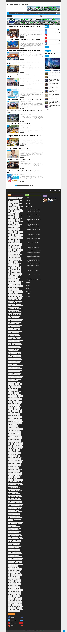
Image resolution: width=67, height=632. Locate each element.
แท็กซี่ (18, 346)
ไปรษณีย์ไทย (10, 290)
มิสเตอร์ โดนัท (10, 490)
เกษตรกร (17, 242)
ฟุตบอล (15, 206)
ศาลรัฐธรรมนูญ (13, 326)
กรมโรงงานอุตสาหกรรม (11, 296)
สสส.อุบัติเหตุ (10, 534)
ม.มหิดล (21, 484)
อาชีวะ (9, 337)
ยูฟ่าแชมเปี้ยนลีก (19, 320)
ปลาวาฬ (17, 469)
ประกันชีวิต (18, 463)
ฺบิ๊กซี (18, 281)
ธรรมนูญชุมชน (15, 445)
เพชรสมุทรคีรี (14, 576)
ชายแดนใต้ (10, 424)
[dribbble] (19, 1)
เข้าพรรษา (20, 562)
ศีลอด (14, 514)
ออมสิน (9, 553)
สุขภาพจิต (8, 78)
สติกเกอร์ (20, 517)
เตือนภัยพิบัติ (10, 570)
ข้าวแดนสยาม (10, 299)
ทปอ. (13, 442)
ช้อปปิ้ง (15, 266)
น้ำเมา (17, 248)
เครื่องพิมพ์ (14, 564)
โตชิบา (20, 347)
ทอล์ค (21, 442)
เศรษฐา (9, 582)
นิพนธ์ (18, 206)
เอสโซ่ (9, 346)
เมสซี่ (15, 341)
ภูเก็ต (17, 251)
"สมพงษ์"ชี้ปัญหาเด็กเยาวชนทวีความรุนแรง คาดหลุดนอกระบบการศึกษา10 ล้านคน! (54, 84)
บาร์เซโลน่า (12, 460)
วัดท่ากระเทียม (14, 507)
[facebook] (11, 1)
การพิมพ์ (9, 400)
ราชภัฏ (17, 502)
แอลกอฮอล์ (16, 203)
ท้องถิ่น (9, 248)
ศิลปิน (19, 513)
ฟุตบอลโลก (14, 251)
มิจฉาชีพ (14, 272)
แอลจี (19, 594)
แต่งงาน (15, 346)
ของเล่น (9, 406)
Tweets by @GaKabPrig (48, 109)
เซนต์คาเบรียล (10, 567)
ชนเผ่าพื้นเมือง (13, 421)
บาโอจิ (16, 460)
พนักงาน (9, 317)
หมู (16, 546)
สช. (12, 328)
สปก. (16, 523)
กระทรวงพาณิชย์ (17, 263)
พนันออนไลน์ (16, 317)
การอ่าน (17, 400)
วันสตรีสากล (16, 325)
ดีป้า (12, 305)
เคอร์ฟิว (9, 340)
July (27, 282)
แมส (16, 591)
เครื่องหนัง (18, 564)
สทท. (9, 523)
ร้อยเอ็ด (9, 504)
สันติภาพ (13, 537)
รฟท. (9, 322)
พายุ (9, 481)
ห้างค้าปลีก (10, 334)
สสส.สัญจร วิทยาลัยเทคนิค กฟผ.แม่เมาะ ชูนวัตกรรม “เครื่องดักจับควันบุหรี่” (24, 99)
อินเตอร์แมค (10, 558)
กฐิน (17, 385)
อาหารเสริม (10, 556)
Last (33, 185)
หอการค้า (13, 547)
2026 (27, 197)
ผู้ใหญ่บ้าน (9, 475)
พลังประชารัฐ (10, 319)
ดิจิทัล (9, 239)
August (28, 207)
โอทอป (19, 352)
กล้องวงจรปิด (15, 394)
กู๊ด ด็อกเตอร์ (19, 403)
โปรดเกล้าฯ (10, 349)
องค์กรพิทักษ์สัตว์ (16, 550)
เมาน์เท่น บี (19, 341)
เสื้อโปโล (19, 582)
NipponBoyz (15, 370)
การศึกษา (22, 13)
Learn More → (50, 201)
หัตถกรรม (13, 257)
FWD (16, 361)
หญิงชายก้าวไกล (19, 236)
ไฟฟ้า (14, 353)
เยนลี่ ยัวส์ (9, 579)
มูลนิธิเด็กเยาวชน (10, 493)
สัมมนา (17, 537)
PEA (9, 371)
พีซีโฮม (17, 481)
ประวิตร (15, 466)
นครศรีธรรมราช (10, 308)
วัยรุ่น (20, 508)
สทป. (13, 329)
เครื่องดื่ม (21, 281)
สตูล (12, 519)
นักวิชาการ (13, 248)
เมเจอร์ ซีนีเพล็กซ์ (18, 343)
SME (14, 293)
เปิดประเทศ (18, 284)
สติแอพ (9, 519)
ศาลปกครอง (20, 511)
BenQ (13, 358)
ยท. (19, 493)
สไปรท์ (19, 543)
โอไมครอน (15, 606)
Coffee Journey (18, 359)
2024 (27, 200)
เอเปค (12, 346)
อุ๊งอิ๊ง (8, 161)
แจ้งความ (19, 588)
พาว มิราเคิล (12, 481)
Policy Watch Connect (16, 371)
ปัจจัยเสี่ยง (9, 209)
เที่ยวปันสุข (10, 573)
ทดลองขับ (9, 442)
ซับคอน (18, 266)
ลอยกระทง (13, 221)
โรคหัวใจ (9, 603)
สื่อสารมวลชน (10, 278)
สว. (13, 331)
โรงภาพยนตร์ (15, 350)
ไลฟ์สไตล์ (33, 13)
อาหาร (9, 212)
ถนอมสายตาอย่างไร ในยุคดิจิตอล (31, 273)
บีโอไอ (19, 239)
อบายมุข (19, 257)
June (28, 284)
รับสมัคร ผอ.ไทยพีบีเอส (11, 502)
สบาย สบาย (12, 523)
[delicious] (26, 1)
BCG (21, 290)
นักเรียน (9, 269)
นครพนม (9, 448)
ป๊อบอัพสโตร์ (10, 472)
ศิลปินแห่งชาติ (10, 514)
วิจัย (9, 510)
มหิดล (20, 487)
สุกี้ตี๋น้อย (9, 541)
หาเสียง (18, 278)
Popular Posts (47, 70)
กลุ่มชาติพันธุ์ (10, 394)
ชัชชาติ (9, 302)
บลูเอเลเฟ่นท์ (13, 457)
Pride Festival (10, 373)
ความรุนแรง (10, 215)
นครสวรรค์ (13, 448)
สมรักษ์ (14, 525)
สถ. (19, 275)
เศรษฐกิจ (21, 206)
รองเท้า (16, 499)
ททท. (18, 305)
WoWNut (18, 382)
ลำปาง (16, 504)
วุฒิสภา (9, 275)
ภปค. (9, 320)
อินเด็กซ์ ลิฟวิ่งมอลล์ (18, 556)
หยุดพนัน (9, 332)
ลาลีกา (13, 504)
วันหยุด (20, 325)
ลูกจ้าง (21, 504)
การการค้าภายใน (16, 397)
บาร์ (9, 460)
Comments (57, 70)
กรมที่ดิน (9, 388)
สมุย (19, 528)
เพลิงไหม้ (18, 576)
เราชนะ (13, 579)
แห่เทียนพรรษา (10, 594)
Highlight (52, 70)
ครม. (13, 218)
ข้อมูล (19, 406)
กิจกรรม (9, 403)
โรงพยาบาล (16, 260)
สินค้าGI (21, 538)
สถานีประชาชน (19, 254)
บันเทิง (43, 13)
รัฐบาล (20, 322)
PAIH (21, 370)
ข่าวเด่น (11, 13)
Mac (14, 367)
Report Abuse (45, 194)
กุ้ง (15, 403)
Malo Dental (18, 367)
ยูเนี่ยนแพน (17, 496)
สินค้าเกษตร (10, 540)
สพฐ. (19, 523)
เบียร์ (20, 242)
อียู (21, 558)
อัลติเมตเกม (16, 553)
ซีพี (20, 266)
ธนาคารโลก (10, 445)
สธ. (8, 236)
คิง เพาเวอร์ (17, 245)
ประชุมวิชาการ (10, 466)
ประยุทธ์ (19, 269)
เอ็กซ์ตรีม (16, 585)
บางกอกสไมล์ (18, 311)
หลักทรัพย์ (9, 547)
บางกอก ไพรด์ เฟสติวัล (11, 311)
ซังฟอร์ (9, 430)
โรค (13, 349)
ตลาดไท (20, 436)
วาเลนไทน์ (9, 254)
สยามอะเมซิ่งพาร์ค (11, 529)
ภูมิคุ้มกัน (17, 484)
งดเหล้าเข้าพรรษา (14, 212)
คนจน (9, 409)
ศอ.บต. (16, 511)
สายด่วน (20, 537)
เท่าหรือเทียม (14, 573)
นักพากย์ (19, 308)
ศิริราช (9, 513)
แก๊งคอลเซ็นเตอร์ (10, 588)
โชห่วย (9, 260)
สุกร (20, 540)
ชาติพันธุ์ (13, 302)
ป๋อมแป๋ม (14, 472)
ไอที (30, 13)
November (29, 203)
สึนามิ (18, 540)
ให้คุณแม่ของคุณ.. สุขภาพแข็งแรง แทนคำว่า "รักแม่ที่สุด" (20, 88)
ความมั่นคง (19, 412)
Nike (11, 370)
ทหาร (11, 233)
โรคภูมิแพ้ (16, 349)
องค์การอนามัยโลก (15, 334)
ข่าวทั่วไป (18, 13)
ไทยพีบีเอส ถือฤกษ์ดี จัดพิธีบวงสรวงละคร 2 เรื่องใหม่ (19, 123)
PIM (11, 371)
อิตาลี (14, 556)
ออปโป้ (20, 552)
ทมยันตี (16, 442)
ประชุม (14, 314)
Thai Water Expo (15, 380)
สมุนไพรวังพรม (15, 528)
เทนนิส (19, 570)
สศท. (16, 331)
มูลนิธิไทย (16, 493)
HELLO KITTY (10, 364)
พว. (13, 319)
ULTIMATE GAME (10, 382)
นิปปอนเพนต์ (10, 454)
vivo (9, 385)
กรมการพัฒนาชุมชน (11, 263)
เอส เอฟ (16, 344)
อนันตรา (9, 552)
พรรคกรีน (9, 478)
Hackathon (14, 364)
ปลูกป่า (20, 469)
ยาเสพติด (14, 209)
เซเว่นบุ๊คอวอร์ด (16, 567)
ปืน (16, 314)
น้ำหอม (9, 457)
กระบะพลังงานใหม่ (11, 391)
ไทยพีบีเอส (8, 41)
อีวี (8, 559)
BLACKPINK (10, 358)
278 (26, 185)
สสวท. (18, 532)
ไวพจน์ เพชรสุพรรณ (19, 609)
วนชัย (12, 505)
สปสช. (19, 329)
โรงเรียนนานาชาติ (11, 352)
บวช (17, 457)
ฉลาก (9, 421)
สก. (18, 516)
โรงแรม (16, 352)
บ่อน (19, 248)
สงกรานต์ (17, 221)
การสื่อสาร (13, 400)
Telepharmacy (18, 379)
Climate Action (13, 359)
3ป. (11, 355)
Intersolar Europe (19, 365)
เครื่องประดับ (17, 338)
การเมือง (9, 200)
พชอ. (18, 316)
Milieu (9, 368)
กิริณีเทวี (13, 403)
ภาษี (9, 484)
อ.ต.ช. (9, 550)
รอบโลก (12, 322)
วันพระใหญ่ (19, 507)
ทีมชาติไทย (15, 233)
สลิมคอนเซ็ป (16, 531)
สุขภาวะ (15, 278)
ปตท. (9, 463)
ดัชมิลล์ (14, 433)
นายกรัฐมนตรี (10, 206)
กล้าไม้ (19, 394)
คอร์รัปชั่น (14, 415)
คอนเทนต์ (19, 299)
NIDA (9, 370)
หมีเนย (14, 546)
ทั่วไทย (21, 305)
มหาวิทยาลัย (16, 487)
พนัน (12, 317)
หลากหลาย (13, 332)
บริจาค (16, 269)
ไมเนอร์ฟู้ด (10, 609)
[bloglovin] (18, 1)
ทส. (18, 442)
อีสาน (14, 559)
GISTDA (14, 362)
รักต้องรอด (19, 499)
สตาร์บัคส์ (17, 328)
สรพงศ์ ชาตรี (17, 529)
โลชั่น (9, 606)
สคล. (18, 212)
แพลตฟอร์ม (10, 591)
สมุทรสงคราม (10, 528)
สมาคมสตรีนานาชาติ (11, 526)
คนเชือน (20, 409)
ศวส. (9, 326)
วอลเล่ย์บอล (15, 505)
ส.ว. (13, 516)
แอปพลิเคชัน (17, 230)
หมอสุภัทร (19, 331)
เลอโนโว (9, 344)
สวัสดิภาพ (14, 532)
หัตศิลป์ (17, 547)
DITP (11, 361)
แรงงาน (21, 221)
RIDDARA (19, 373)
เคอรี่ (21, 564)
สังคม (9, 535)
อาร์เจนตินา (13, 555)
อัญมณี (13, 553)
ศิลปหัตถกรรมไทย (14, 513)
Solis (17, 376)
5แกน (18, 290)
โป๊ (8, 600)
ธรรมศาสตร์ (20, 445)
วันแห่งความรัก (16, 508)
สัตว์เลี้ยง (9, 537)
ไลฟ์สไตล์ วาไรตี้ (18, 353)
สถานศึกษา (10, 329)
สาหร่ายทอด (13, 538)
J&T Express (10, 367)
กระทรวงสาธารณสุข (19, 296)
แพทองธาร (8, 150)
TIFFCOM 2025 (10, 379)
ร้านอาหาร (13, 323)
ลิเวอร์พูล (17, 323)
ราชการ (9, 323)
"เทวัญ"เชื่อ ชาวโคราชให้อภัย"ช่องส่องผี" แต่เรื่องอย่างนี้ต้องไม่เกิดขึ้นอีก (54, 88)
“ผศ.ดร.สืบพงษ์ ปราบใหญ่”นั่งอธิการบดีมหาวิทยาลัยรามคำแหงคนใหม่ (54, 102)
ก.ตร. (11, 385)
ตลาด (13, 436)
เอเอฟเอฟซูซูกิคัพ (10, 585)
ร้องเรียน (20, 502)
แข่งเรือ (15, 588)
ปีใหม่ (15, 227)
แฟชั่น (14, 591)
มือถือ (12, 320)
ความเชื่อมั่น (10, 415)
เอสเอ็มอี (20, 344)
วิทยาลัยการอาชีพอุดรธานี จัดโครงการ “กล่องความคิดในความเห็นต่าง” (23, 50)
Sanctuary (13, 376)
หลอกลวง (19, 546)
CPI (8, 359)
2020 (27, 297)
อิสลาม (19, 558)
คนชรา (16, 409)
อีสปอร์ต (11, 559)
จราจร (19, 418)
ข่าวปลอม (9, 245)
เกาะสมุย (12, 562)
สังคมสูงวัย (12, 535)
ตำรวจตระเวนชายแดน (11, 439)
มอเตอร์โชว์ (10, 272)
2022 (27, 294)
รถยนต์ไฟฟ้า (18, 272)
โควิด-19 (20, 198)
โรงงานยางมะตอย (19, 603)
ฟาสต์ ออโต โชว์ (20, 319)
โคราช (9, 597)
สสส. (7, 65)
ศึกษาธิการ (18, 326)
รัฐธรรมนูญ (16, 322)
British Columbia (18, 358)
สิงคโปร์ (18, 538)
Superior (20, 376)
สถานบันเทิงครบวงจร (17, 519)
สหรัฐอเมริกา (15, 534)
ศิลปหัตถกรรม (14, 275)
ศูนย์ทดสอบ (10, 516)
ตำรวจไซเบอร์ (18, 439)
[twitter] (13, 1)
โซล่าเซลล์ (16, 347)
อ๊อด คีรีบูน (13, 561)
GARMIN (19, 361)
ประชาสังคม (10, 314)
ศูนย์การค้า (18, 514)
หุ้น (14, 549)
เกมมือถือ (20, 561)
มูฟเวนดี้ (15, 490)
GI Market (9, 362)
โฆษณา (13, 597)
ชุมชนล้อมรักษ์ (10, 266)
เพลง (13, 341)
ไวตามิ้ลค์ (14, 609)
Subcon (17, 293)
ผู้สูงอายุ (12, 316)
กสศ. (17, 209)
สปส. (16, 329)
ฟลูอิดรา (20, 481)
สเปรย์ (12, 543)
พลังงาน (8, 114)
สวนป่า (20, 531)
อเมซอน (9, 561)
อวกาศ (16, 552)
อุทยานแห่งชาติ (18, 337)
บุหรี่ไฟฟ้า (16, 218)
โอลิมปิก (20, 260)
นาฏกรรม (17, 451)
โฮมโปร (19, 606)
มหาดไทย (20, 218)
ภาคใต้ (18, 227)
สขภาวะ (13, 517)
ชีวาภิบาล (17, 424)
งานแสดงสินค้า (10, 227)
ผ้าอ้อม (20, 475)
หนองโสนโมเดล (15, 544)
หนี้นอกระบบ (10, 546)
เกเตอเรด (16, 562)
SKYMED (9, 376)
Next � (30, 185)
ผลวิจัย (21, 472)
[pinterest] (16, 1)
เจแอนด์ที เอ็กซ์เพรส (19, 340)
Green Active (18, 362)
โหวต (12, 606)
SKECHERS (18, 374)
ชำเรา (14, 424)
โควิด (21, 230)
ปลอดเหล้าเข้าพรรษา (11, 469)
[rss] (21, 1)
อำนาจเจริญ (13, 337)
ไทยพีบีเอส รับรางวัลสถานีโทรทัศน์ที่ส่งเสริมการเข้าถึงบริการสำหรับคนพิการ (24, 39)
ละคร (8, 125)
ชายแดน (16, 302)
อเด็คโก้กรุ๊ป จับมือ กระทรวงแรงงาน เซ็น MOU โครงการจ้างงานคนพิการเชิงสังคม (54, 80)
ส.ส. (17, 275)
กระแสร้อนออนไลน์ (48, 13)
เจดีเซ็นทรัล (13, 340)
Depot (14, 361)
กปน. (20, 385)
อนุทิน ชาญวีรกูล (10, 335)
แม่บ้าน (19, 591)
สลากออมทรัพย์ (10, 531)
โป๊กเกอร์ (11, 600)
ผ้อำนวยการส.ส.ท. (15, 475)
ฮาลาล (17, 561)
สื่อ (13, 224)
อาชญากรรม (10, 281)
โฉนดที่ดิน (16, 287)
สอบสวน (19, 534)
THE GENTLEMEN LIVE (19, 377)
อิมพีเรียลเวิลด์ (15, 558)
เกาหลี (9, 562)
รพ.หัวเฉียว (8, 90)
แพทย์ (13, 287)
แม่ (13, 347)
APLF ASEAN (10, 356)
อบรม (9, 242)
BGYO (17, 356)
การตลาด (26, 13)
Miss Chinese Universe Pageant (16, 368)
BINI (20, 356)
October (28, 204)
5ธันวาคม (14, 355)
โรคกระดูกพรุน (18, 600)
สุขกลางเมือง (14, 541)
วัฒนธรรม (9, 507)
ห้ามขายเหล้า (18, 549)
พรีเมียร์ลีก (9, 251)
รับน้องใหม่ (20, 501)
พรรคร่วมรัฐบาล (14, 478)
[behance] (23, 1)
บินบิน (19, 460)
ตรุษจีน (16, 305)
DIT (8, 361)
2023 (27, 293)
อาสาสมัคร (17, 555)
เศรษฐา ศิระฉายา (14, 582)
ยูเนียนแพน (12, 496)
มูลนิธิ (14, 320)
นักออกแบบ (13, 451)
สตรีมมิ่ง (17, 517)
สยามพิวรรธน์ (10, 331)
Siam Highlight (17, 4)
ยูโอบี (20, 496)
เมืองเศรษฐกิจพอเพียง (11, 343)
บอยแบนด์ (20, 457)
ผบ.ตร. (18, 472)
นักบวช (9, 451)
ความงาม (15, 412)
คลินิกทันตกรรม (10, 412)
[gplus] (15, 1)
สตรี (14, 328)
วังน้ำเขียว (19, 505)
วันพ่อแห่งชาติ (10, 508)
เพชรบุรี (9, 576)
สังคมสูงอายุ (17, 535)
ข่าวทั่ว (13, 406)
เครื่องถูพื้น (9, 564)
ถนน (9, 233)
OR (18, 370)
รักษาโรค (12, 501)
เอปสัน (13, 344)
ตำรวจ (12, 239)
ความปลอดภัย (20, 215)
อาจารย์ (20, 553)
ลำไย (18, 504)
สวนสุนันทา (10, 532)
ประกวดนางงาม (13, 463)
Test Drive (10, 380)
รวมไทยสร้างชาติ (10, 499)
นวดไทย (15, 308)
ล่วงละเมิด (9, 325)
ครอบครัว (15, 299)
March (28, 288)
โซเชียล (16, 597)
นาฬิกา (13, 269)
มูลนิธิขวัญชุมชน (19, 490)
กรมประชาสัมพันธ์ (14, 388)
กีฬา (36, 13)
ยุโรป (9, 496)
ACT (17, 355)
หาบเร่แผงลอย (10, 549)
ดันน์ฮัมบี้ (9, 305)
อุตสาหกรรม (13, 242)
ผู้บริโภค (19, 314)
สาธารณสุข (14, 215)
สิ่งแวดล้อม (10, 224)
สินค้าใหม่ (14, 540)
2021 (27, 296)
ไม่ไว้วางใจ (15, 290)
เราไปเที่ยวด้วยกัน (18, 579)
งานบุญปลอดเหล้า (14, 418)
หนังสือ (9, 257)
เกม (15, 224)
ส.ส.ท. (16, 516)
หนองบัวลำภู (10, 544)
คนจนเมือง (12, 409)
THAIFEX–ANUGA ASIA (11, 377)
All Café (14, 356)
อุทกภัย (18, 559)
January (28, 291)
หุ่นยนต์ (17, 332)
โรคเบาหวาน (10, 350)
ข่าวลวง (16, 406)
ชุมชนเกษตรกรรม (11, 427)
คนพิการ (13, 245)
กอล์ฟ (9, 397)
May (28, 285)
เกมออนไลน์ (10, 338)
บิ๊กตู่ (22, 460)
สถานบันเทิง (14, 254)
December (29, 201)
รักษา (9, 501)
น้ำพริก (19, 233)
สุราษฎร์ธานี (18, 541)
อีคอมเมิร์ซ (14, 281)
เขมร (13, 338)
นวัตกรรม (15, 239)
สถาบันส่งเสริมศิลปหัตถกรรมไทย (13, 522)
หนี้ (19, 544)
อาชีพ (9, 555)
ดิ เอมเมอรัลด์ (19, 433)
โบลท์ (12, 260)
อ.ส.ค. (12, 550)
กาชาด (12, 397)
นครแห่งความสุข (18, 448)
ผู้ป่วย (9, 316)
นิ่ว (13, 454)
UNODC (15, 382)
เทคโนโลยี (14, 284)
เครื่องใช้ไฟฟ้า (19, 224)
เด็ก (13, 203)
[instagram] (24, 1)
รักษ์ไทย (16, 501)
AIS (19, 355)
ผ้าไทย (16, 316)
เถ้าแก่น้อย (9, 284)
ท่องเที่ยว (14, 13)
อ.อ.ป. (16, 257)
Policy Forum (10, 293)
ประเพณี (18, 466)
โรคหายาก (13, 603)
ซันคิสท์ (13, 430)
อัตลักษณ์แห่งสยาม (17, 335)
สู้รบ (9, 543)
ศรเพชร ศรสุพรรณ (11, 511)
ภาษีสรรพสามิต (13, 484)
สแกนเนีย (15, 543)
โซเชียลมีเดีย (20, 597)
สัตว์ (20, 535)
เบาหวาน (9, 341)
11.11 (9, 355)
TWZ (14, 379)
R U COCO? (15, 373)
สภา (21, 523)
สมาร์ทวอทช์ (17, 526)
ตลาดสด (16, 436)
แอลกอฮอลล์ (15, 594)
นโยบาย (16, 454)
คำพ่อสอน (18, 415)
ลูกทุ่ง (9, 505)
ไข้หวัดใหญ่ (10, 353)
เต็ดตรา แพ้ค (15, 570)
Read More (22, 48)
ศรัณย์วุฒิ (17, 510)
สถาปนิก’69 (20, 522)
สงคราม (9, 328)
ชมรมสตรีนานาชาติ (19, 421)
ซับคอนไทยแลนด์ (17, 430)
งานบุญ (9, 418)
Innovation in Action (11, 365)
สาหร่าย (9, 538)
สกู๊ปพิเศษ (9, 517)
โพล (14, 600)
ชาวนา (20, 302)
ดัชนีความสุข (10, 433)
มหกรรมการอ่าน (10, 487)
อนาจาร (13, 552)
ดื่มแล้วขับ (9, 436)
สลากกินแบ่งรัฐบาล (13, 236)
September (29, 206)
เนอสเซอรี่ (19, 573)
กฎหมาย (15, 385)
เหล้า (8, 52)
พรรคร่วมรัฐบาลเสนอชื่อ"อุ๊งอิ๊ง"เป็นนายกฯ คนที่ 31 (18, 159)
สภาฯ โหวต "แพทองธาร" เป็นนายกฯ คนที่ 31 (17, 148)
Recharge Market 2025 (12, 374)
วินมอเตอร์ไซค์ (13, 510)
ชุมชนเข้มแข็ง (17, 427)
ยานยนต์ (39, 13)
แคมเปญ (9, 287)
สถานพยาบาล (10, 520)
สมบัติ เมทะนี (10, 525)
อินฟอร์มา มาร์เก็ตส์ (11, 230)
